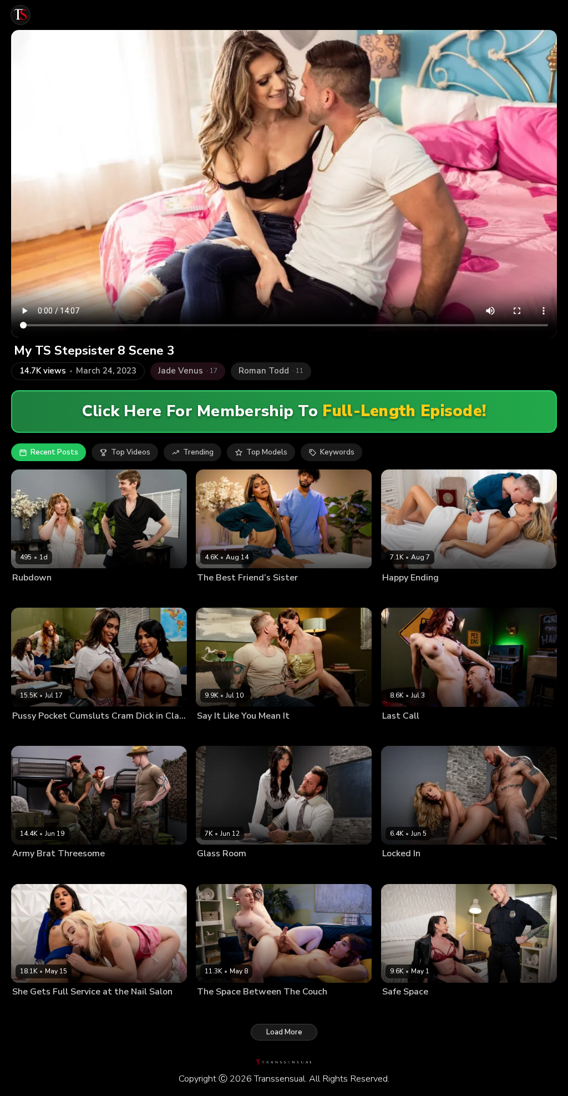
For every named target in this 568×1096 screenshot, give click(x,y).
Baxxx (432, 595)
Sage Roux (75, 595)
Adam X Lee (248, 871)
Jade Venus (400, 595)
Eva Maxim (29, 871)
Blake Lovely (33, 595)
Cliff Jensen (440, 871)
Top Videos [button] (130, 452)
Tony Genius (269, 595)
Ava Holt (211, 871)
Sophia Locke (72, 734)
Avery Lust (29, 734)
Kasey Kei (398, 1009)
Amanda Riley (219, 734)
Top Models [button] (266, 452)
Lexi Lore (27, 1009)
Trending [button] (198, 452)
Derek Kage (443, 734)
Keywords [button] (337, 452)
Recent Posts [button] (54, 452)
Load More (284, 1032)
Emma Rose (401, 734)
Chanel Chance (221, 595)
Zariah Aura (69, 871)
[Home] (20, 15)
